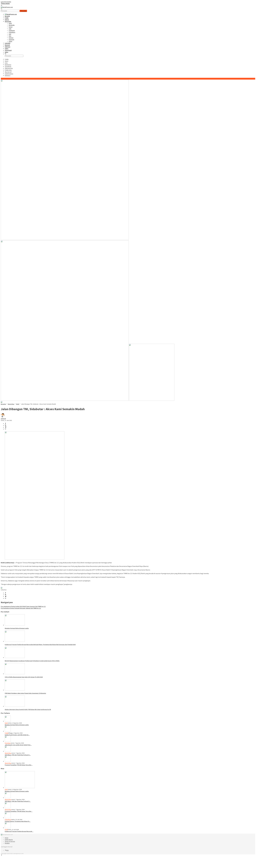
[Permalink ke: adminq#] (3, 417)
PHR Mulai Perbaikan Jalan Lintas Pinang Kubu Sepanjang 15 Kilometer (25, 693)
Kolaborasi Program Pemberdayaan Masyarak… (19, 831)
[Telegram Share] (5, 427)
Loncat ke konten (6, 2)
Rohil (6, 723)
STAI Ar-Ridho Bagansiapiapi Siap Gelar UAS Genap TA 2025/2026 (24, 677)
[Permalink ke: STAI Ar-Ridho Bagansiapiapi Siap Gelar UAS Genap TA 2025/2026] (15, 674)
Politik (6, 733)
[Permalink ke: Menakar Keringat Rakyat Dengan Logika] (15, 625)
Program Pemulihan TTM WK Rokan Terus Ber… (18, 765)
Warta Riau (8, 753)
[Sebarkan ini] (5, 423)
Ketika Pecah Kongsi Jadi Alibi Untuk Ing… (17, 735)
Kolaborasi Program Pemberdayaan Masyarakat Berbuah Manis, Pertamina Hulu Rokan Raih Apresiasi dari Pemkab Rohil (40, 644)
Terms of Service (10, 841)
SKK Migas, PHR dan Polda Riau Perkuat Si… (18, 755)
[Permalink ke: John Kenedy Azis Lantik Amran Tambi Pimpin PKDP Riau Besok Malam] (8, 741)
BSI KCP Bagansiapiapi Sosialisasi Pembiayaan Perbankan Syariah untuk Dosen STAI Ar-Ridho (32, 661)
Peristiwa (7, 743)
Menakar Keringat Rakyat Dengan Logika (17, 628)
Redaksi (7, 843)
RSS (7, 850)
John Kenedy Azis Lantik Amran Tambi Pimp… (18, 745)
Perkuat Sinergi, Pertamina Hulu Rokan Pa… (18, 821)
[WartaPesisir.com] (7, 7)
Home (6, 838)
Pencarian (23, 11)
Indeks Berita (9, 839)
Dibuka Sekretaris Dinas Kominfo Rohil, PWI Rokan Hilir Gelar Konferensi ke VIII (28, 709)
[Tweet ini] (5, 425)
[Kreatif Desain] (1, 588)
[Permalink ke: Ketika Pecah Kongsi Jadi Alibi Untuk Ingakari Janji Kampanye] (8, 731)
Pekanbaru (8, 819)
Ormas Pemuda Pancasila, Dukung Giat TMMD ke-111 (21, 608)
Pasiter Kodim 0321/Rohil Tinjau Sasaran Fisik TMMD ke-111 (23, 606)
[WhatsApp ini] (5, 429)
